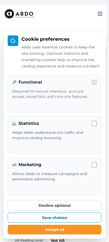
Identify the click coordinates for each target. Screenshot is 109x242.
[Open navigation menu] (100, 14)
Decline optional (55, 205)
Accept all (54, 229)
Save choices (54, 217)
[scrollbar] (108, 21)
